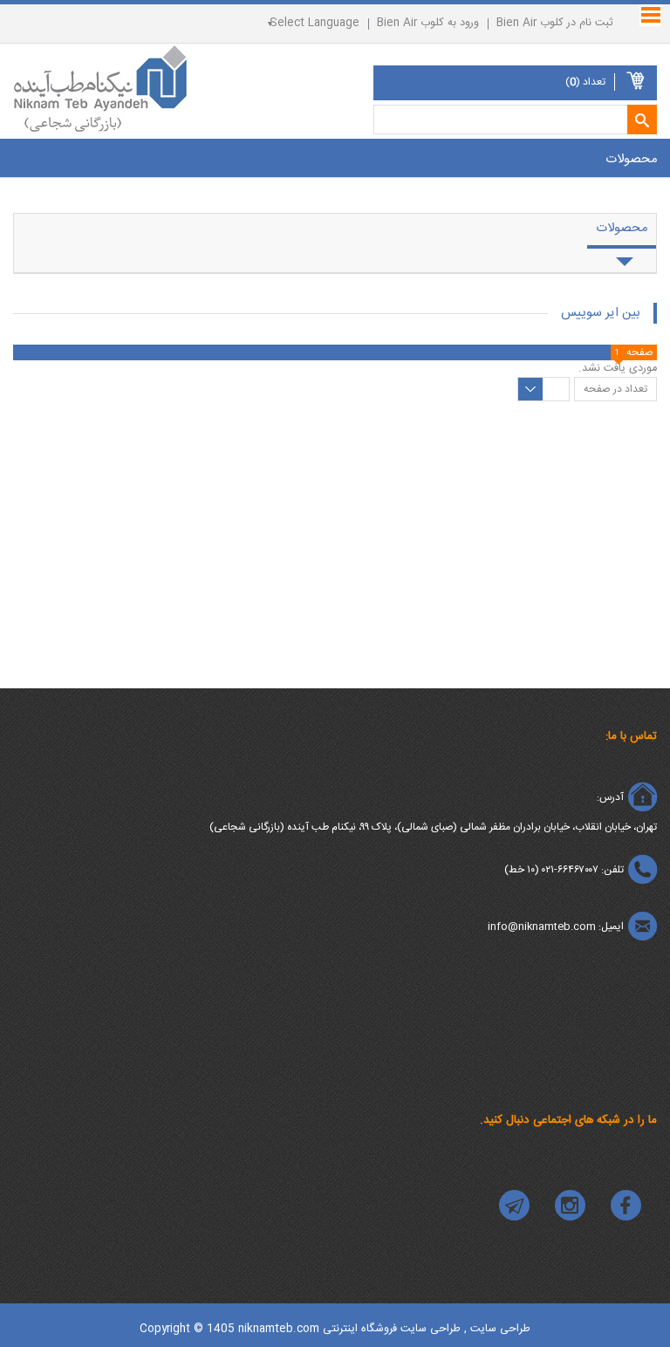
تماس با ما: (631, 736)
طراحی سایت (498, 1329)
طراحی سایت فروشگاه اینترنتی (392, 1329)
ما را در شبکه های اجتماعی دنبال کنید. (568, 1120)
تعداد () (585, 82)
